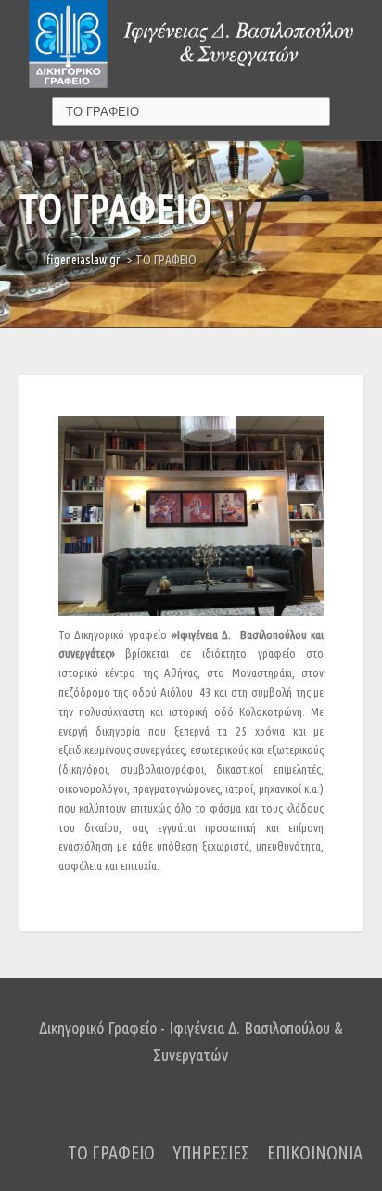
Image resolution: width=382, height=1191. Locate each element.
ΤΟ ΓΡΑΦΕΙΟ (111, 1152)
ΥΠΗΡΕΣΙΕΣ (210, 1152)
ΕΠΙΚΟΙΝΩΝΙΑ (315, 1152)
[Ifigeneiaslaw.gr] (191, 43)
